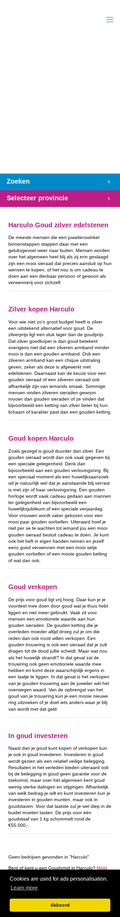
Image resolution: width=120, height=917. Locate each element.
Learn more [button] (24, 888)
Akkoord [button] (60, 905)
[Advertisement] (60, 110)
